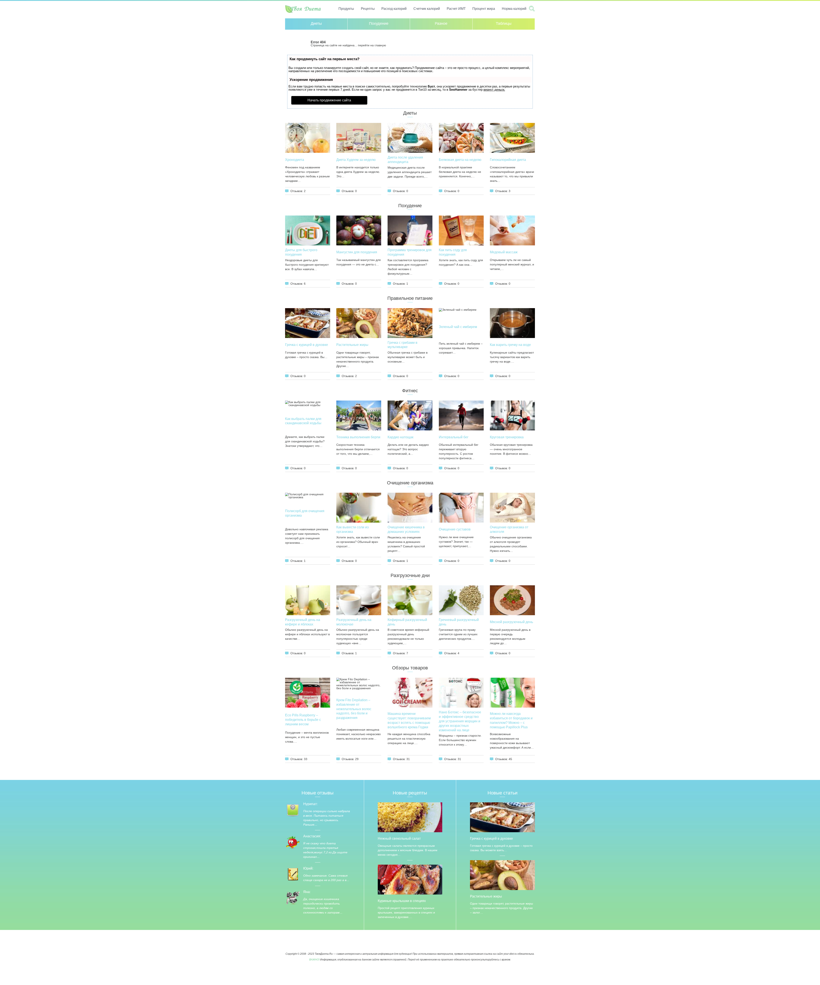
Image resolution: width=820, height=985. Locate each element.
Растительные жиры (352, 345)
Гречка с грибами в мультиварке (402, 345)
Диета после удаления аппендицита (405, 160)
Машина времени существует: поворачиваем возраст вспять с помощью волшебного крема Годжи (409, 720)
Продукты (346, 8)
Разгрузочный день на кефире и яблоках (302, 622)
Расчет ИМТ (456, 8)
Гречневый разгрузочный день (459, 622)
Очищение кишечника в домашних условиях (406, 529)
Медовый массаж (504, 252)
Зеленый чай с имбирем (458, 327)
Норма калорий (514, 8)
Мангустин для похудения (356, 252)
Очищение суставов (455, 529)
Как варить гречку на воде (510, 345)
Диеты (316, 23)
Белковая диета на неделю (460, 160)
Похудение (378, 23)
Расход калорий (394, 8)
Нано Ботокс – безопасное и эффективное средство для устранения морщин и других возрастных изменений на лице (460, 721)
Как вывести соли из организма (352, 529)
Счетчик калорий (426, 8)
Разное (441, 23)
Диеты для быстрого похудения (301, 252)
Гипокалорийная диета (508, 160)
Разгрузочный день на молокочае (353, 622)
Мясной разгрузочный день (511, 622)
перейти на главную (372, 45)
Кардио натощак (400, 437)
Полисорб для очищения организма (304, 513)
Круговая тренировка (507, 437)
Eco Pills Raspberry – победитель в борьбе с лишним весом (303, 719)
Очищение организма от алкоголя (509, 529)
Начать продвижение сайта (329, 100)
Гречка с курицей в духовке (306, 345)
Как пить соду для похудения (453, 252)
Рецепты (368, 8)
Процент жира (483, 8)
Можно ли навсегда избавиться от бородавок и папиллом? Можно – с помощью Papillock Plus (511, 720)
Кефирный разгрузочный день (407, 622)
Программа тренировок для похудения (410, 252)
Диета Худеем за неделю (356, 160)
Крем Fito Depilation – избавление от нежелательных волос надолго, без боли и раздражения (353, 709)
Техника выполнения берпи (358, 437)
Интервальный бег (454, 437)
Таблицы (503, 23)
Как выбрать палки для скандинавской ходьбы (303, 421)
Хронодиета (294, 160)
